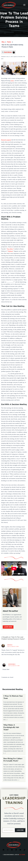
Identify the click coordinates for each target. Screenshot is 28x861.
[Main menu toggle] (24, 5)
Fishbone (10, 251)
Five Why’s (10, 249)
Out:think (22, 854)
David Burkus (8, 2)
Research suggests (6, 140)
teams (12, 80)
